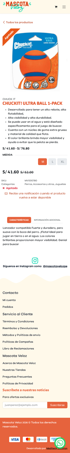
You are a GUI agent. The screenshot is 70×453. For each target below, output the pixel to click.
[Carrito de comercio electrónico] (55, 6)
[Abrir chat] (60, 443)
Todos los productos (19, 22)
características (19, 220)
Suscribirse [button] (57, 405)
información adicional (47, 220)
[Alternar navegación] (64, 6)
